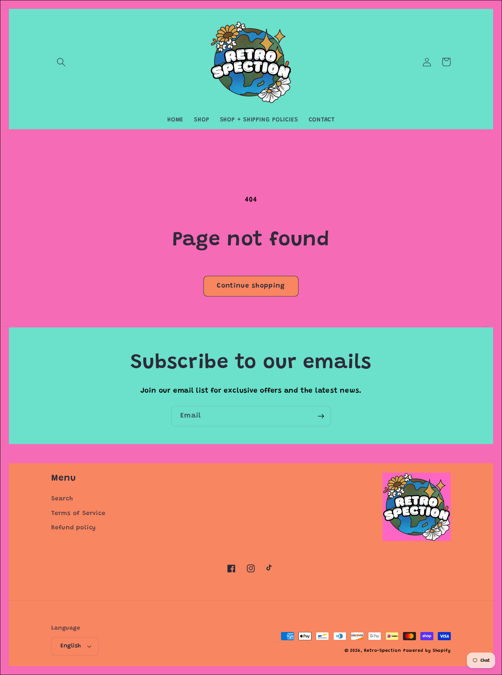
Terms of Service (78, 514)
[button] (61, 62)
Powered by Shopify (427, 650)
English (70, 646)
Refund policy (73, 528)
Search (62, 499)
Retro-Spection (382, 650)
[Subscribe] (321, 416)
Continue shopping (251, 286)
